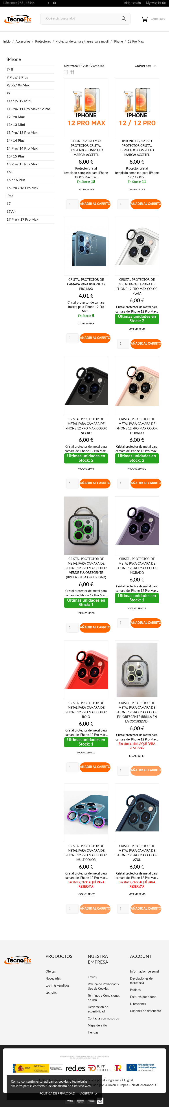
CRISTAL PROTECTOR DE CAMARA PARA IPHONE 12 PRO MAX (86, 284)
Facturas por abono (143, 997)
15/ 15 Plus (15, 156)
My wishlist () (156, 3)
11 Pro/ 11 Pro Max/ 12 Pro (28, 109)
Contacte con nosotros (103, 1018)
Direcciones (138, 1004)
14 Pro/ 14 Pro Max (22, 148)
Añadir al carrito (95, 204)
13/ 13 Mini (16, 125)
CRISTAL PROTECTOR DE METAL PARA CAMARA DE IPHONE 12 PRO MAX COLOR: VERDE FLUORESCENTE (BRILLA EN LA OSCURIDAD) (86, 568)
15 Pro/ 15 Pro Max (22, 164)
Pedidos (135, 990)
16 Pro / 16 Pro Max (22, 188)
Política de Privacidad (57, 1093)
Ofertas (51, 971)
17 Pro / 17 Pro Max (22, 219)
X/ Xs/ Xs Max (18, 85)
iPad (10, 196)
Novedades (53, 978)
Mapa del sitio (97, 1025)
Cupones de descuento (145, 1011)
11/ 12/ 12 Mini (19, 101)
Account (141, 956)
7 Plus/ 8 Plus (17, 77)
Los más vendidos (57, 985)
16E (10, 172)
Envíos (92, 977)
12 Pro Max (16, 117)
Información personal (144, 971)
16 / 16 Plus (16, 180)
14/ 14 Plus (15, 140)
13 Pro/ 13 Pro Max (22, 132)
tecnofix (51, 992)
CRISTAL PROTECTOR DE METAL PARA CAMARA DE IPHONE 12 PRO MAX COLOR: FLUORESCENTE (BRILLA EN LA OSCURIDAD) (137, 712)
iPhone (14, 59)
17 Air (11, 211)
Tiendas (93, 1032)
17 (9, 204)
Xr (8, 93)
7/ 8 (10, 69)
